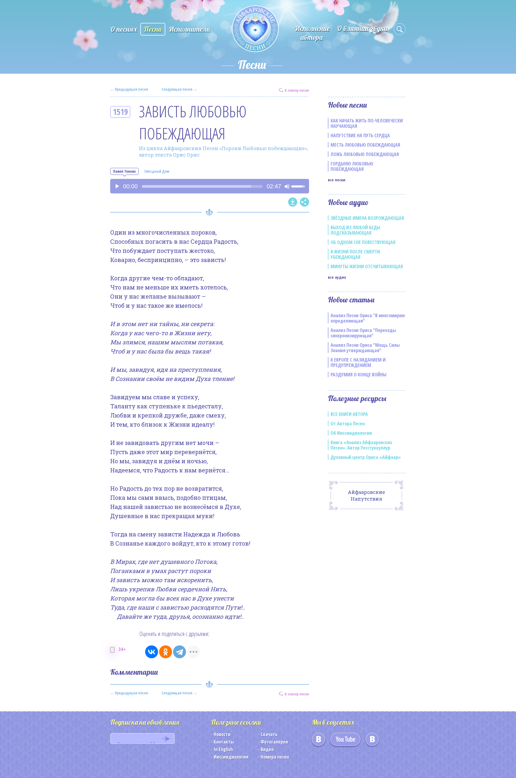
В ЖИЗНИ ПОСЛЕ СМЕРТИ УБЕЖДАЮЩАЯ (355, 254)
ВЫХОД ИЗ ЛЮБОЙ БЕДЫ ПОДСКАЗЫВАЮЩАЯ (355, 230)
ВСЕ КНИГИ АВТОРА (349, 414)
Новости (222, 734)
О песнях (123, 29)
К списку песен (297, 90)
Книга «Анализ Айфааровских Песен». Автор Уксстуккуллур (361, 445)
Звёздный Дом (156, 171)
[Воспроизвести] (117, 186)
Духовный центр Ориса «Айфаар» (366, 457)
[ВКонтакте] (151, 651)
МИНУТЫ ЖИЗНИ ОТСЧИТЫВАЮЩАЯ (367, 266)
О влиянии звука (362, 28)
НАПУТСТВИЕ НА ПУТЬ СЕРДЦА (360, 135)
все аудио (337, 277)
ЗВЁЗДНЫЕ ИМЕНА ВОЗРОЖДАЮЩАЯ (367, 218)
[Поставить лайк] (112, 650)
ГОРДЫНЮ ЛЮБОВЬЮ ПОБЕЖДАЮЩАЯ (352, 166)
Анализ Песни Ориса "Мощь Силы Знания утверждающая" (365, 347)
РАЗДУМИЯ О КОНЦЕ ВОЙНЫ (358, 374)
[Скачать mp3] (292, 202)
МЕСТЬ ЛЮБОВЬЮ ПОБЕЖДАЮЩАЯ (365, 144)
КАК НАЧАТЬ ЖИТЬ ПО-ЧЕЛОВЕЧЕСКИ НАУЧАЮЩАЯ (367, 123)
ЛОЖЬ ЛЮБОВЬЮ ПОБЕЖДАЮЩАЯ (365, 154)
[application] (209, 186)
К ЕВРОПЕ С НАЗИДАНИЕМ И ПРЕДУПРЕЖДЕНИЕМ (358, 362)
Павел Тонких (124, 171)
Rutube (372, 741)
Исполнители (189, 29)
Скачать (269, 734)
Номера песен (275, 757)
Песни (153, 29)
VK (318, 741)
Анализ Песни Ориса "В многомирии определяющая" (368, 318)
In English (223, 749)
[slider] (202, 186)
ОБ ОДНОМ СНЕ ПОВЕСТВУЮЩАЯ (363, 242)
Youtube (345, 741)
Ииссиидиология (231, 757)
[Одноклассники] (165, 651)
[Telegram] (179, 651)
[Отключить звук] (287, 186)
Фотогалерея (274, 741)
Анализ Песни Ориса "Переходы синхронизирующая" (363, 332)
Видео (267, 749)
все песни (336, 179)
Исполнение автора (312, 33)
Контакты (224, 741)
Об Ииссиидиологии (351, 433)
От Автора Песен (348, 423)
